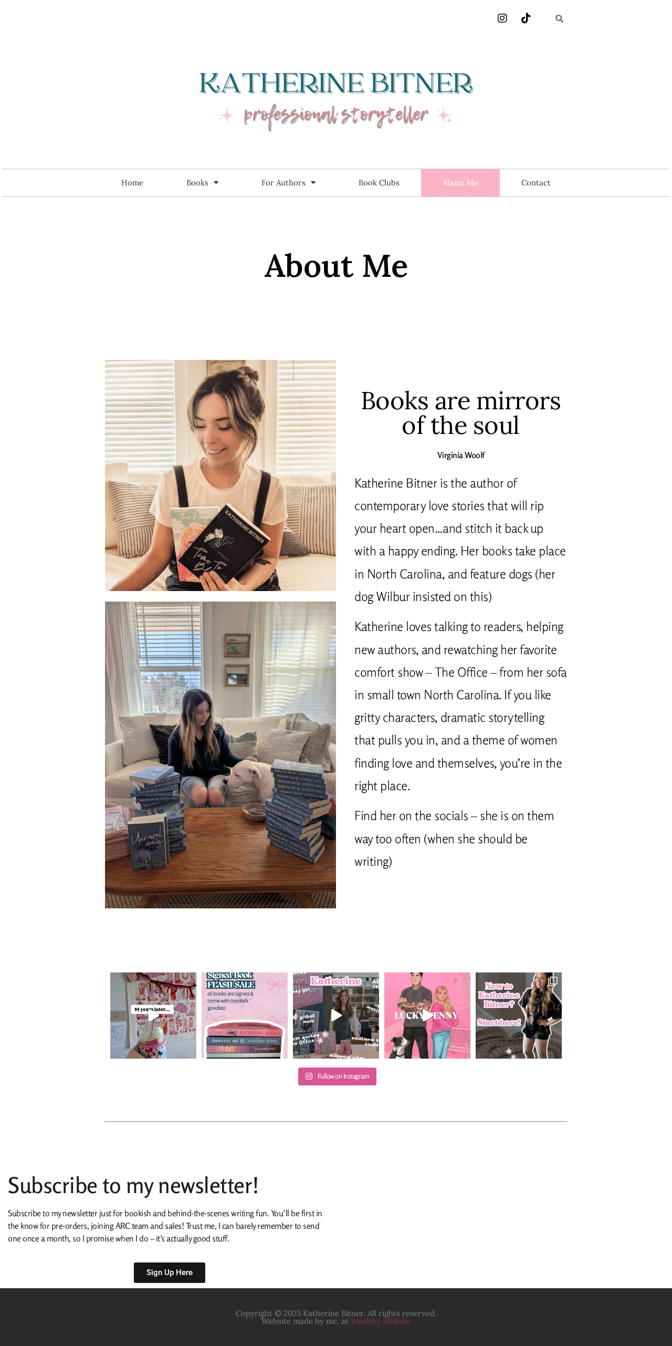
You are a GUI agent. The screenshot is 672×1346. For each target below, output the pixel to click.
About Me (460, 183)
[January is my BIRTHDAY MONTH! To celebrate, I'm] (245, 1015)
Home (132, 183)
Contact (536, 183)
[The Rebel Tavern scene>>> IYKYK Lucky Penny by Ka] (427, 1015)
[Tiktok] (526, 18)
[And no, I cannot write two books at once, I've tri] (336, 1015)
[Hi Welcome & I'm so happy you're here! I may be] (519, 1015)
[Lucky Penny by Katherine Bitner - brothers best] (153, 1015)
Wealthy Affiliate (381, 1321)
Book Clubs (379, 183)
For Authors (283, 183)
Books (197, 183)
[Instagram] (502, 18)
